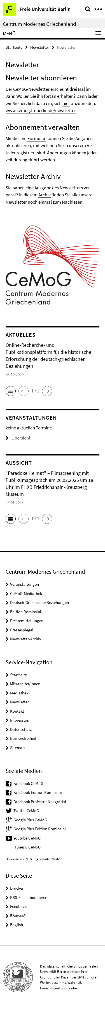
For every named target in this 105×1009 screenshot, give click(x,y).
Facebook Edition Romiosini (37, 792)
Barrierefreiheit (23, 738)
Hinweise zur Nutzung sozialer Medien (34, 859)
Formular (36, 138)
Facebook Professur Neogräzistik (41, 801)
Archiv (44, 195)
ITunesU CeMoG (27, 847)
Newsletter (39, 47)
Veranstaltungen (24, 584)
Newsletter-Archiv (25, 638)
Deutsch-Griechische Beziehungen (39, 602)
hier (66, 103)
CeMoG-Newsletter (31, 89)
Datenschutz (21, 729)
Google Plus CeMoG (30, 819)
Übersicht (21, 438)
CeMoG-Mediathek (26, 593)
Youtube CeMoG (27, 838)
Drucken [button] (17, 888)
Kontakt (17, 711)
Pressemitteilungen (26, 620)
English (16, 924)
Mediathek (19, 693)
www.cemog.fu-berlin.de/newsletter (41, 110)
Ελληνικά (17, 915)
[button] (11, 391)
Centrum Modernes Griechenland (39, 23)
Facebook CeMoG (28, 783)
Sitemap (17, 747)
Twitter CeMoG (26, 810)
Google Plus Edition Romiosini (39, 828)
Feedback (18, 906)
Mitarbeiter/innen (25, 683)
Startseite (14, 47)
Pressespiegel (21, 630)
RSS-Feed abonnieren (28, 897)
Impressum (19, 720)
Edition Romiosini (25, 611)
